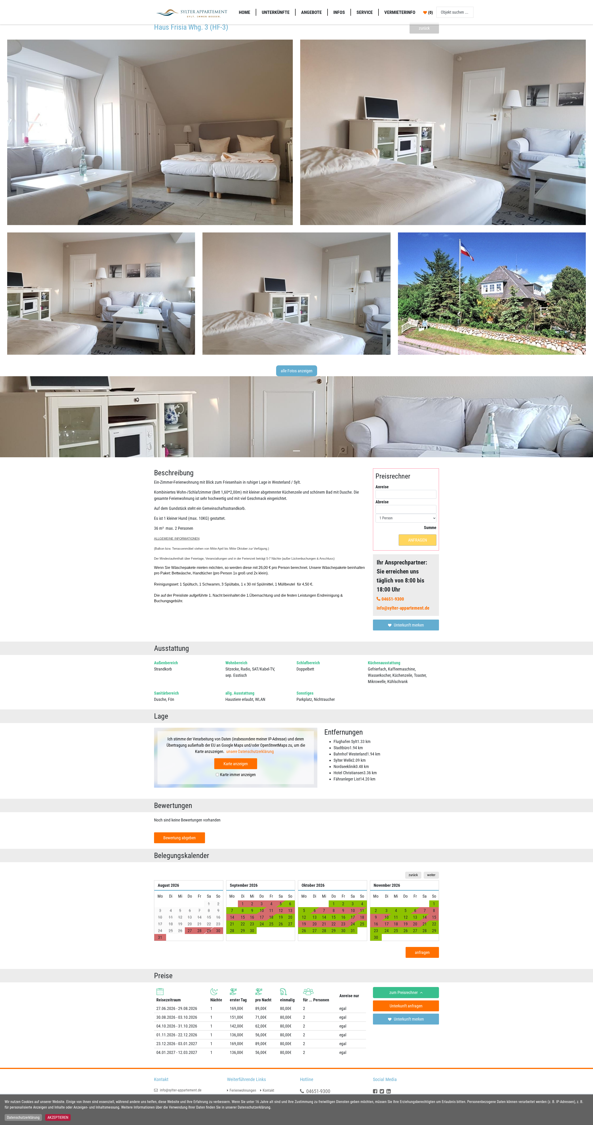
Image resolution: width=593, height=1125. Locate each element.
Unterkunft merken (409, 625)
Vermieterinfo (399, 12)
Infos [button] (339, 12)
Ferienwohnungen (243, 1090)
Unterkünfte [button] (276, 12)
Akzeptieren (57, 1117)
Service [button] (364, 12)
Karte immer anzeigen (238, 774)
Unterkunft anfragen (406, 1005)
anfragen (417, 540)
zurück (424, 28)
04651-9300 (393, 599)
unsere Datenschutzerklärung (250, 751)
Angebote (311, 12)
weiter (431, 875)
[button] (44, 416)
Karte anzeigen (236, 763)
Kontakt (268, 1090)
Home (244, 12)
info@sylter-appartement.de (403, 608)
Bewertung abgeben (179, 837)
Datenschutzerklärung (23, 1117)
